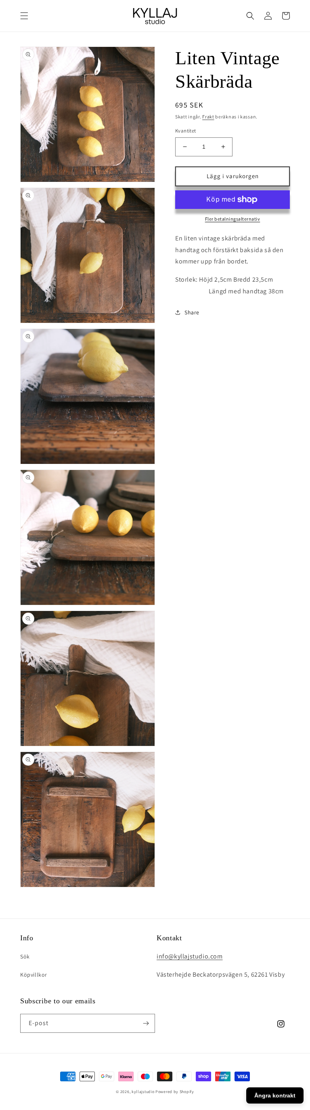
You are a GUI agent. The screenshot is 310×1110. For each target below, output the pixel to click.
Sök (25, 956)
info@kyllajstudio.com (190, 956)
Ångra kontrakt (274, 1095)
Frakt (208, 117)
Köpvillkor (33, 974)
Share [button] (191, 312)
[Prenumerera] (146, 1023)
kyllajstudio (143, 1091)
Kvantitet (185, 130)
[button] (24, 16)
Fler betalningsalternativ (232, 219)
